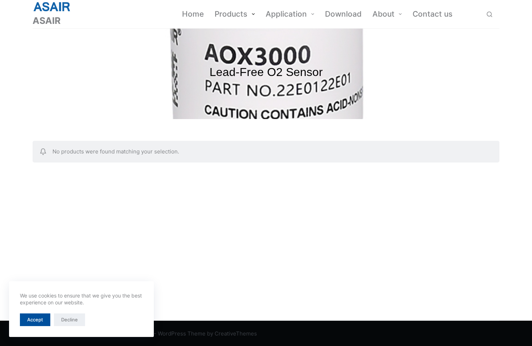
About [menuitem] (383, 13)
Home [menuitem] (193, 13)
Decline (69, 319)
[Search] (489, 14)
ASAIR (46, 20)
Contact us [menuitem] (432, 13)
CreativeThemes (236, 333)
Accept (35, 319)
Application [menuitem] (286, 13)
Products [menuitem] (231, 13)
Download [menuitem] (343, 13)
